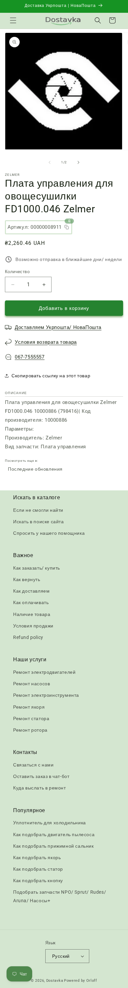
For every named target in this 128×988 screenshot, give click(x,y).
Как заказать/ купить (36, 568)
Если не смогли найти (38, 510)
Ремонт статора (31, 718)
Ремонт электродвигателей (44, 672)
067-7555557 (30, 357)
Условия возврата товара (46, 342)
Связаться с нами (33, 764)
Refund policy (28, 637)
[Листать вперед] (78, 162)
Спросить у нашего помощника (49, 533)
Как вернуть (26, 579)
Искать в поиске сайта (38, 521)
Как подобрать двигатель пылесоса (54, 834)
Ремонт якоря (29, 707)
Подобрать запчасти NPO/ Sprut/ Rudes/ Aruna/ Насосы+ (59, 896)
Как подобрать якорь (37, 857)
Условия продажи (33, 625)
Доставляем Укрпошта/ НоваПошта (58, 327)
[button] (13, 20)
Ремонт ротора (30, 730)
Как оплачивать (31, 602)
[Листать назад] (49, 162)
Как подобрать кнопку (38, 880)
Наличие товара (31, 614)
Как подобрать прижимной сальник (53, 846)
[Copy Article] (67, 227)
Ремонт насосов (31, 683)
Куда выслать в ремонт (39, 787)
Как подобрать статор (38, 869)
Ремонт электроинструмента (46, 695)
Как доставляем (31, 591)
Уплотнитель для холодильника (49, 822)
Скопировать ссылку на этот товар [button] (50, 375)
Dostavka (54, 980)
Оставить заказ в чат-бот (41, 776)
